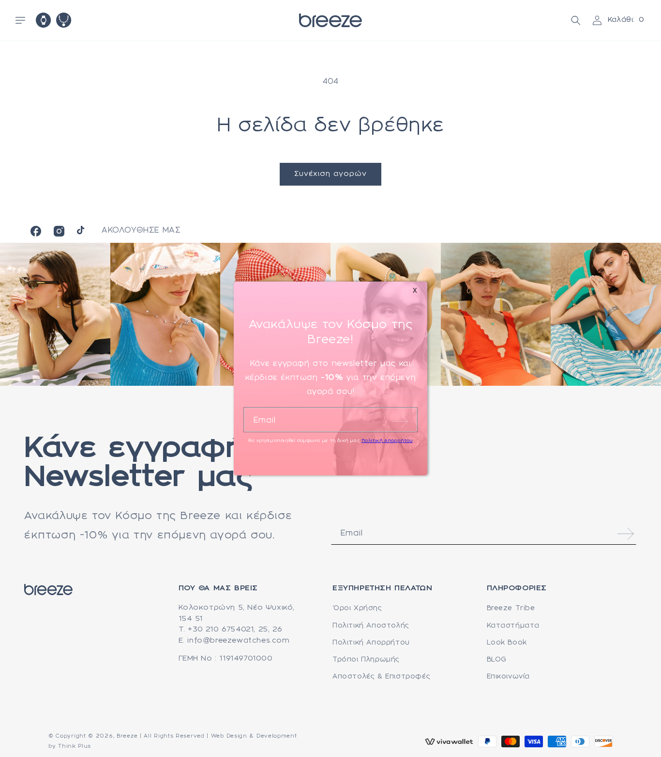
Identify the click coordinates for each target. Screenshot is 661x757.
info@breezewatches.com (238, 640)
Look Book (507, 643)
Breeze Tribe (511, 608)
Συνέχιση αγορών (330, 174)
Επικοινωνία (508, 676)
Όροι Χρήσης (357, 608)
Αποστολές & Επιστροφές (381, 676)
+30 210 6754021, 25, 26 (235, 629)
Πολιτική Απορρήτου (371, 643)
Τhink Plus (74, 746)
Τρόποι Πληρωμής (366, 659)
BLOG (497, 659)
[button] (20, 20)
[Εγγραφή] (625, 533)
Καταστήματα (513, 626)
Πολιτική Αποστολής (370, 626)
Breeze (127, 736)
